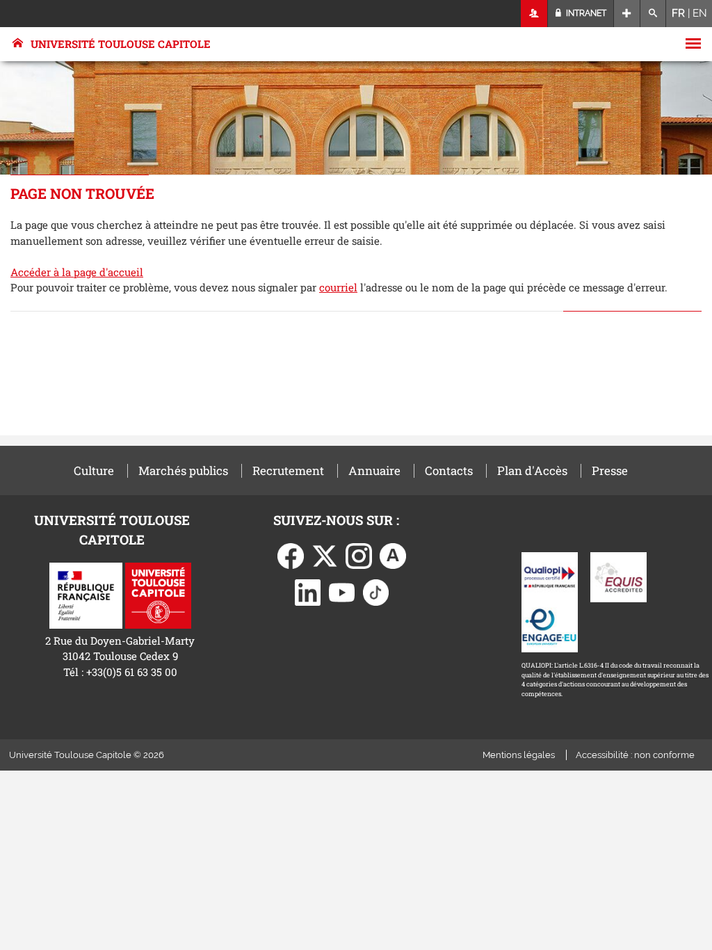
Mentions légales (519, 755)
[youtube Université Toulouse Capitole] (342, 591)
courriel (338, 287)
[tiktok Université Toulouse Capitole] (376, 591)
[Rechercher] (653, 13)
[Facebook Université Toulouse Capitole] (290, 555)
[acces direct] (627, 13)
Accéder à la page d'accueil (76, 272)
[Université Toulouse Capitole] (158, 595)
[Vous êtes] (534, 13)
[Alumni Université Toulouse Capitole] (393, 555)
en (700, 13)
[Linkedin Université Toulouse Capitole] (308, 591)
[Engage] (549, 626)
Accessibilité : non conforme (635, 755)
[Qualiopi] (549, 576)
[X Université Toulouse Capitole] (325, 555)
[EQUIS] (618, 576)
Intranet (585, 13)
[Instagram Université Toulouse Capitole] (359, 555)
